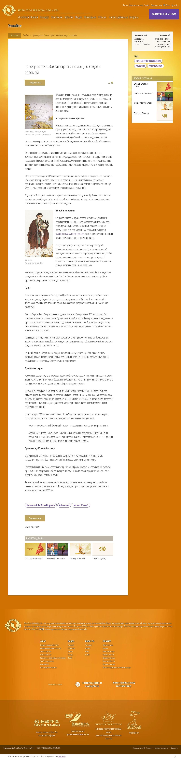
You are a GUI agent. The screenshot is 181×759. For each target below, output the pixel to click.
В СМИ (70, 658)
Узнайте (146, 5)
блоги (87, 651)
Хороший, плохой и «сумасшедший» (142, 41)
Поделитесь (35, 82)
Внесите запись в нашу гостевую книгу (124, 684)
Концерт (44, 17)
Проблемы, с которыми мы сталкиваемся (53, 658)
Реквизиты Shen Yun (109, 661)
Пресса (125, 5)
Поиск (168, 5)
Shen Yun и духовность (47, 661)
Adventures (64, 505)
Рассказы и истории (109, 664)
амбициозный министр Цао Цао (70, 233)
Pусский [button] (174, 5)
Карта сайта (174, 748)
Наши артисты (44, 664)
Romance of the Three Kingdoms (41, 505)
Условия (148, 748)
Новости (89, 641)
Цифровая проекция (109, 658)
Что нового (88, 645)
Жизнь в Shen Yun (45, 651)
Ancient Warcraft (81, 505)
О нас (43, 641)
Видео (78, 17)
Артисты (69, 17)
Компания (56, 17)
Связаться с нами (156, 5)
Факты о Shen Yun (45, 654)
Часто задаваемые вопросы (48, 667)
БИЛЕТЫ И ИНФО (164, 14)
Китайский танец (108, 645)
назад (15, 35)
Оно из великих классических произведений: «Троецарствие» (162, 42)
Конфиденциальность (161, 748)
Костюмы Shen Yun (108, 654)
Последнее (90, 17)
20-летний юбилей (28, 17)
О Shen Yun (71, 648)
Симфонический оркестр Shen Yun (50, 648)
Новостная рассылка (136, 5)
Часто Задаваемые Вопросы (124, 17)
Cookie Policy (61, 756)
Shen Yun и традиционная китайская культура (117, 667)
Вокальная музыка (108, 651)
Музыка (105, 648)
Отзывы (102, 17)
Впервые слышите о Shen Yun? (49, 645)
